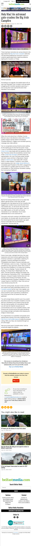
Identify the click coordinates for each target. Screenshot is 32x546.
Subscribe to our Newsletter (16, 511)
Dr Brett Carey (9, 160)
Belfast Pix (8, 502)
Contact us (24, 497)
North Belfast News (8, 501)
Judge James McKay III (22, 163)
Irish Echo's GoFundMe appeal (10, 319)
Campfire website (6, 289)
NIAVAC (27, 138)
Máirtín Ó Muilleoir (6, 23)
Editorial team (24, 499)
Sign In (13, 1)
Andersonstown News (8, 497)
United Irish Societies (11, 154)
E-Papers (8, 504)
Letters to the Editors (24, 501)
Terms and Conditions (24, 502)
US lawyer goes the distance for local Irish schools (13, 428)
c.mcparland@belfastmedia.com (13, 397)
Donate (17, 381)
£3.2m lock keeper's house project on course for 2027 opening (14, 467)
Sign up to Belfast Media (16, 367)
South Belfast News (8, 499)
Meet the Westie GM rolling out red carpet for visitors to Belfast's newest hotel (15, 447)
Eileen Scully (5, 151)
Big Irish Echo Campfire (17, 54)
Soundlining (15, 532)
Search (16, 491)
